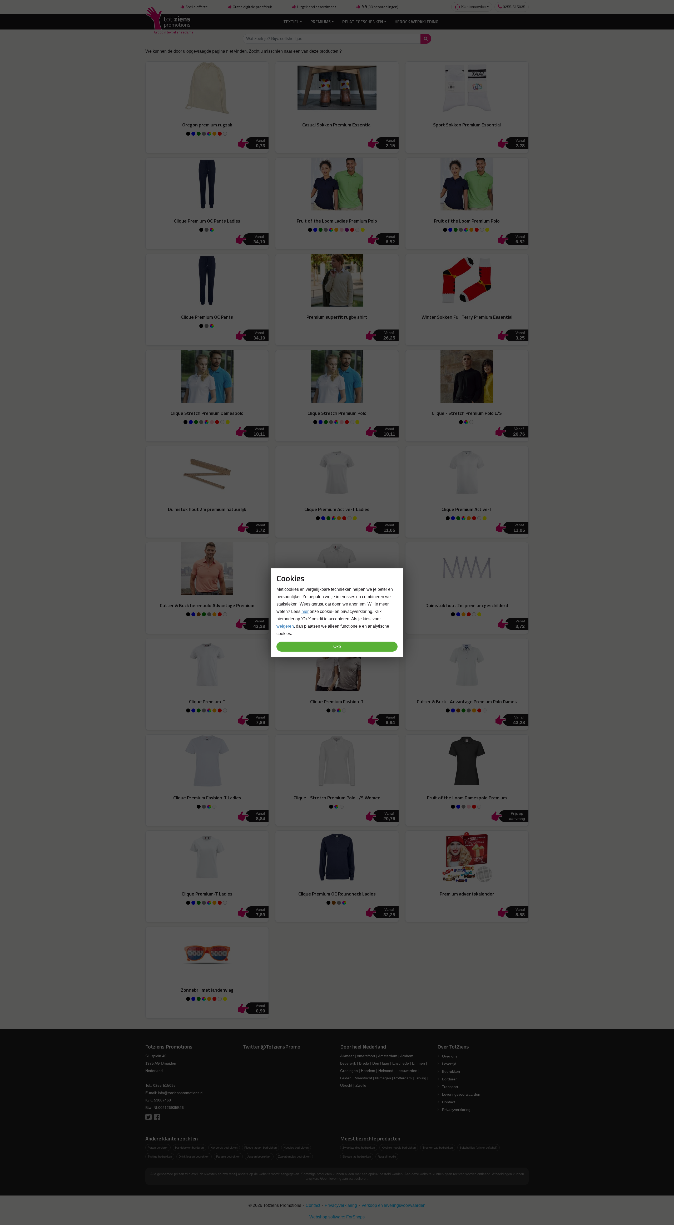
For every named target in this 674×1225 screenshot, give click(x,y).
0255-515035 (513, 7)
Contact (448, 1102)
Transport (450, 1087)
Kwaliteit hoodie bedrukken (399, 1147)
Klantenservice (473, 6)
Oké (337, 646)
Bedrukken (451, 1071)
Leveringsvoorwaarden (461, 1094)
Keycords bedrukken (224, 1147)
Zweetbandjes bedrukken (294, 1156)
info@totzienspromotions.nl (180, 1093)
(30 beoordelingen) (379, 7)
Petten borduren (158, 1147)
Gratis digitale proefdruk (252, 7)
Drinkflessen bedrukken (194, 1156)
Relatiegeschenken (362, 21)
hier (305, 611)
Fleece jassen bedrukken (260, 1147)
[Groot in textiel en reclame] (169, 21)
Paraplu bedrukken (228, 1156)
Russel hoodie (387, 1156)
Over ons (449, 1056)
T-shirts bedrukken (160, 1156)
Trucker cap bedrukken (438, 1147)
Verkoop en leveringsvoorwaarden (393, 1205)
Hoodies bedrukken (296, 1147)
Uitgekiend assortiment (316, 7)
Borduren (450, 1079)
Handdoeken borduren (189, 1147)
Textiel (291, 21)
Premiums (320, 21)
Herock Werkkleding (416, 21)
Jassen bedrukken (259, 1156)
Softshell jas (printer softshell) (478, 1147)
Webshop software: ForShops (337, 1217)
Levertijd (449, 1064)
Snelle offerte (196, 7)
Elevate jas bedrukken (357, 1156)
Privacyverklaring (456, 1110)
